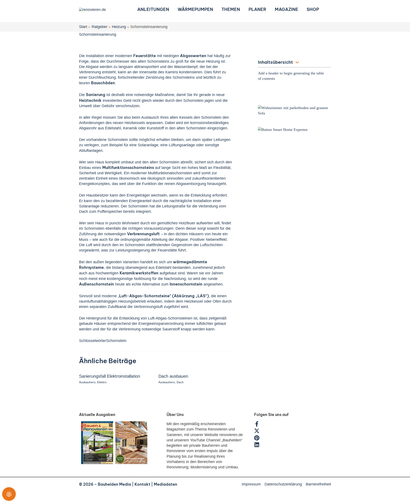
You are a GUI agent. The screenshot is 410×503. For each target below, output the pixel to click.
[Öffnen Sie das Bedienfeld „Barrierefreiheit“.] (9, 494)
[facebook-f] (259, 425)
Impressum (251, 484)
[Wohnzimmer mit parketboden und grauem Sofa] (294, 110)
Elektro (102, 382)
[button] (329, 9)
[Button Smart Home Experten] (283, 129)
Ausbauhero (87, 382)
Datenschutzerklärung (283, 484)
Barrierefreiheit (318, 484)
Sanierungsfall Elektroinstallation (109, 376)
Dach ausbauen (173, 376)
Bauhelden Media (114, 484)
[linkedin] (257, 446)
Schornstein (116, 341)
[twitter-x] (259, 432)
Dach (180, 382)
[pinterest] (259, 439)
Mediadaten (165, 484)
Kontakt (142, 484)
